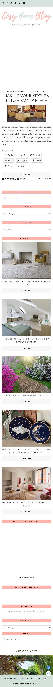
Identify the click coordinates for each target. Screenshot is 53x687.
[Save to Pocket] (24, 179)
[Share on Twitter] (8, 179)
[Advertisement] (26, 59)
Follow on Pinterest (27, 577)
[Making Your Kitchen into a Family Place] (26, 120)
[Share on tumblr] (13, 179)
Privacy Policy (31, 680)
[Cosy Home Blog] (26, 15)
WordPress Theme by (26, 684)
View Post (26, 175)
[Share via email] (3, 179)
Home (46, 678)
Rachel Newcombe (16, 91)
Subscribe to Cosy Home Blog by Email (26, 611)
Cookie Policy (14, 680)
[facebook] (7, 3)
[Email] (24, 3)
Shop (44, 680)
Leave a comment (43, 178)
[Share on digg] (21, 179)
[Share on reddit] (18, 179)
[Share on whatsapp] (15, 179)
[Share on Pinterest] (11, 179)
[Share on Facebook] (6, 179)
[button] (50, 3)
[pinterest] (11, 3)
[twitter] (3, 3)
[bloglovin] (15, 3)
